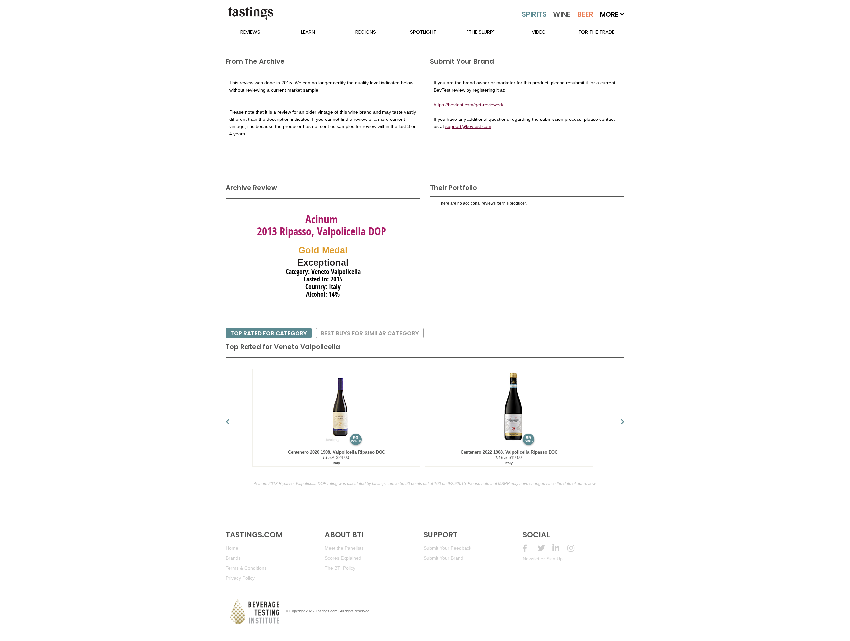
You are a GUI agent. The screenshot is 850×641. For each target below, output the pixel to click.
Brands (233, 558)
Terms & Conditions (246, 568)
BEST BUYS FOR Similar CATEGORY (370, 333)
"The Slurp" (481, 31)
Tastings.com (326, 611)
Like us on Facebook (530, 548)
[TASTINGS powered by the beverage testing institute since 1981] (251, 17)
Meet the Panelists (344, 548)
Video (539, 31)
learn (308, 31)
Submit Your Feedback (447, 548)
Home (232, 548)
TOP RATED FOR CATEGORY (268, 333)
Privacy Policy (240, 578)
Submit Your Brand (443, 558)
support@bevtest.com (468, 126)
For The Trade (596, 31)
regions (365, 31)
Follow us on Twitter (545, 548)
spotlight (423, 31)
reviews (250, 31)
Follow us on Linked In (559, 548)
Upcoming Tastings (574, 548)
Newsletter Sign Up (543, 558)
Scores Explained (343, 558)
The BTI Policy (340, 568)
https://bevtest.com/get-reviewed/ (468, 104)
